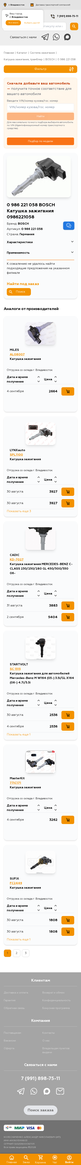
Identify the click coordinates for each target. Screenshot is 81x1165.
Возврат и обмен (53, 992)
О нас (46, 1040)
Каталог (22, 53)
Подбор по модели (40, 141)
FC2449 (16, 883)
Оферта (9, 1048)
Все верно (13, 23)
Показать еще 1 (19, 734)
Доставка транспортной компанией (53, 5)
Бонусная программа (56, 1008)
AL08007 (17, 354)
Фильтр (40, 69)
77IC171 (15, 783)
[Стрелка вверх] (38, 377)
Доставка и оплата (16, 992)
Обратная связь (14, 1008)
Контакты (48, 1033)
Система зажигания (42, 53)
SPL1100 (16, 454)
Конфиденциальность (56, 1000)
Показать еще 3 (19, 511)
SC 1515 (15, 669)
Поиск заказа (41, 1110)
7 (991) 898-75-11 (67, 16)
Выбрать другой (32, 23)
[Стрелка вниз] (38, 382)
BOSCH (50, 59)
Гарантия (9, 1000)
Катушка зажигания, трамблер (23, 59)
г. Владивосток (16, 5)
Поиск (20, 291)
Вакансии (10, 1040)
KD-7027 (17, 559)
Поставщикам (12, 1033)
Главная (9, 53)
